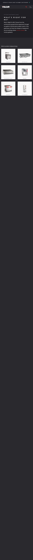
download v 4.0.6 (29, 2)
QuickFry (30, 1)
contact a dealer (20, 30)
